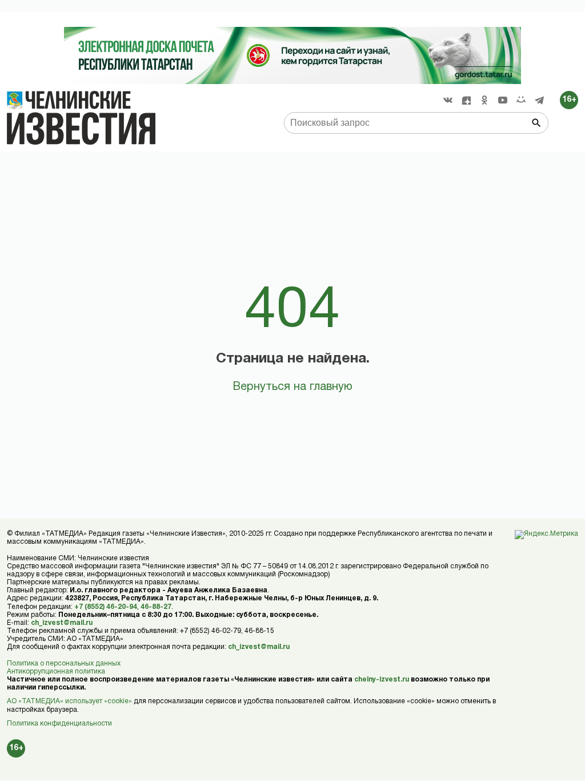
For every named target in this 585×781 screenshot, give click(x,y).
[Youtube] (503, 100)
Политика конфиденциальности (59, 723)
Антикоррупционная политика (56, 671)
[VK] (448, 100)
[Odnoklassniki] (484, 100)
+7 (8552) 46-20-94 (105, 607)
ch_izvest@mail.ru (62, 623)
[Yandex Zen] (466, 100)
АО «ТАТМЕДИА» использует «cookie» (69, 701)
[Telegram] (539, 100)
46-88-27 (156, 607)
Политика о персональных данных (64, 663)
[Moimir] (521, 100)
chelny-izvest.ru (381, 679)
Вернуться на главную (292, 387)
